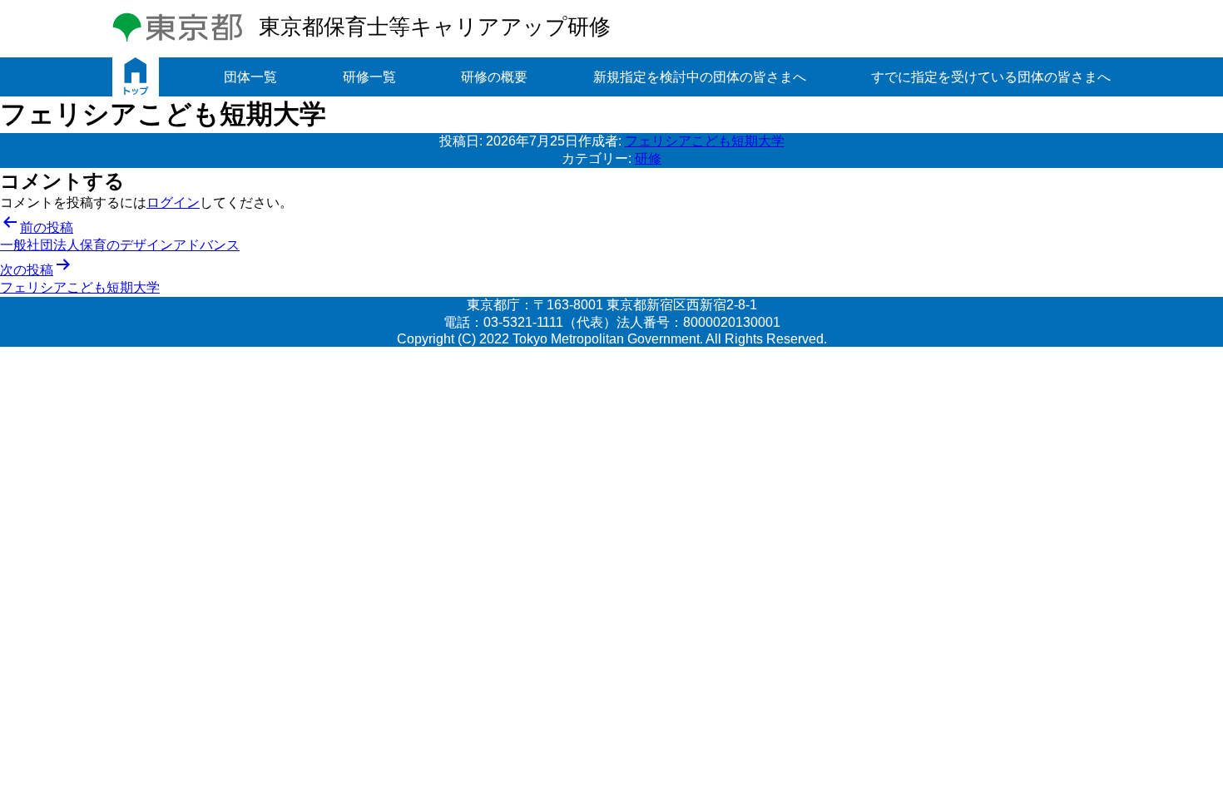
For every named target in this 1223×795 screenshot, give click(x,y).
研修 (648, 158)
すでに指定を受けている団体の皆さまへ (991, 77)
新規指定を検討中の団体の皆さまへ (699, 77)
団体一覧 (250, 77)
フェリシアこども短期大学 (705, 141)
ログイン (173, 202)
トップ (135, 76)
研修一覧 (369, 77)
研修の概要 (494, 77)
